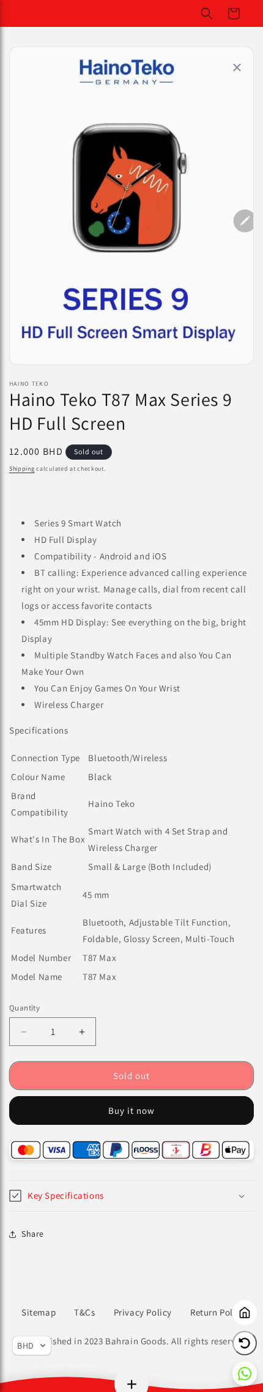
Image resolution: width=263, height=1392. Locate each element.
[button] (206, 13)
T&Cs (84, 1312)
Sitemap (38, 1312)
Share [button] (32, 1233)
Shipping (22, 469)
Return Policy (217, 1312)
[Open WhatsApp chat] (244, 1373)
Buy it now (131, 1110)
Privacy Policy (143, 1312)
